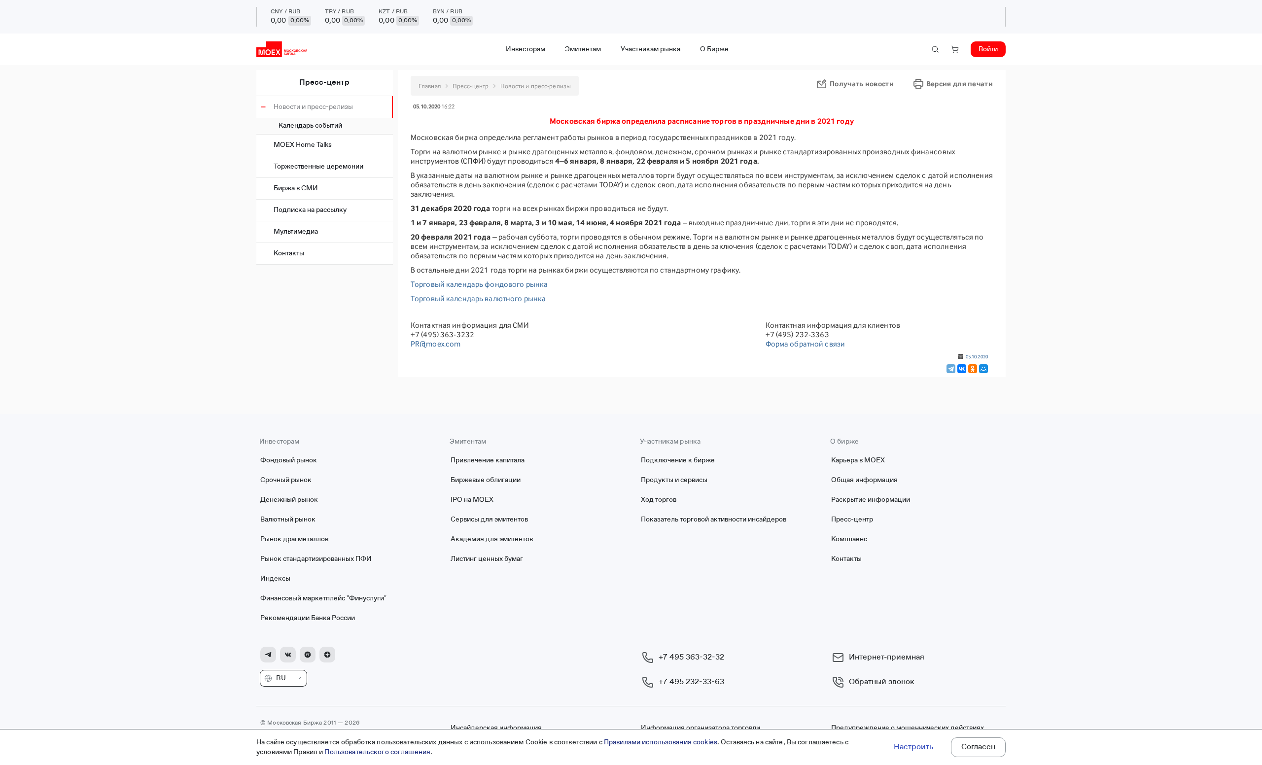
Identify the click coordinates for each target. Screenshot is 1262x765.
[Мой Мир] (983, 368)
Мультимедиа (296, 231)
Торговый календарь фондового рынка (479, 284)
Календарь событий (310, 125)
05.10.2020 (977, 356)
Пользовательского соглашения (377, 752)
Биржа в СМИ (296, 188)
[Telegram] (950, 368)
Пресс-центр (324, 83)
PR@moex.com (435, 343)
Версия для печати (959, 83)
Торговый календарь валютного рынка (478, 298)
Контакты (289, 253)
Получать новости (862, 83)
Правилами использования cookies (660, 742)
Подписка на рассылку (310, 210)
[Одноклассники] (972, 368)
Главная (430, 86)
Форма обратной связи (805, 343)
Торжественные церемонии (318, 166)
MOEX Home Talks (303, 144)
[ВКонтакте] (961, 368)
